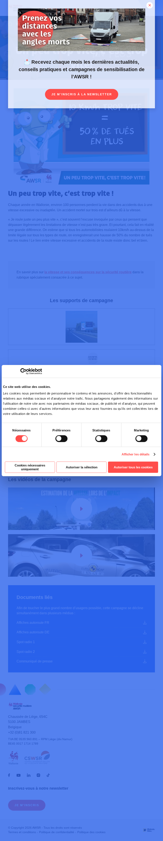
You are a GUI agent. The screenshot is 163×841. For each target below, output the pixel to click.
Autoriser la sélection (81, 467)
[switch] (61, 438)
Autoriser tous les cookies (133, 467)
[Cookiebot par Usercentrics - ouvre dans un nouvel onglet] (23, 371)
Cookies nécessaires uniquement (30, 467)
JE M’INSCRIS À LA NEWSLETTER (81, 94)
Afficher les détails (136, 454)
